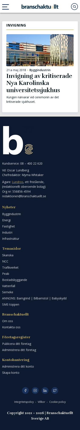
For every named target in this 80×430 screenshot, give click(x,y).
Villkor (42, 402)
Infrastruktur (10, 239)
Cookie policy (57, 402)
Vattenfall (8, 286)
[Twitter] (54, 390)
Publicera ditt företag (16, 344)
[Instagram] (35, 390)
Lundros (17, 182)
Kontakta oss (11, 327)
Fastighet (8, 226)
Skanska (7, 255)
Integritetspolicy (24, 402)
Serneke (7, 292)
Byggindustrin (40, 70)
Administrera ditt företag (19, 350)
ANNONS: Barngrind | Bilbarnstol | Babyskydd (34, 298)
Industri (7, 232)
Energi (6, 220)
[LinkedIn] (45, 390)
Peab (5, 274)
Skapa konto (10, 373)
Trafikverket (10, 267)
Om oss (7, 321)
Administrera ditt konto (18, 366)
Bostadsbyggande (14, 280)
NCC (5, 261)
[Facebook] (25, 390)
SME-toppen (10, 304)
